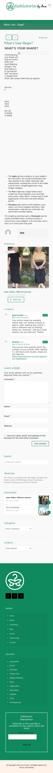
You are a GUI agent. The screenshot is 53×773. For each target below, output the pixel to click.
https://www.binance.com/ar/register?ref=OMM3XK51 (29, 357)
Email (7, 416)
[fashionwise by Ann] (26, 6)
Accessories (14, 661)
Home (12, 616)
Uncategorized (15, 702)
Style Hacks (14, 690)
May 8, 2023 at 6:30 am (20, 317)
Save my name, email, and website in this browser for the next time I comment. (25, 436)
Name (7, 406)
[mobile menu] (50, 5)
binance (15, 342)
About (12, 620)
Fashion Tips (14, 674)
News (12, 682)
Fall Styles (13, 670)
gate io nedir (17, 315)
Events (12, 634)
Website (8, 426)
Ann (21, 232)
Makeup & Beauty (16, 678)
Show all (44, 38)
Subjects (13, 694)
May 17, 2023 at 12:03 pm (21, 344)
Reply (45, 315)
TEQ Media (29, 767)
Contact (13, 642)
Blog (11, 629)
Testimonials (14, 638)
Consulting (14, 625)
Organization (14, 686)
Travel (12, 698)
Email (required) (26, 732)
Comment (9, 379)
